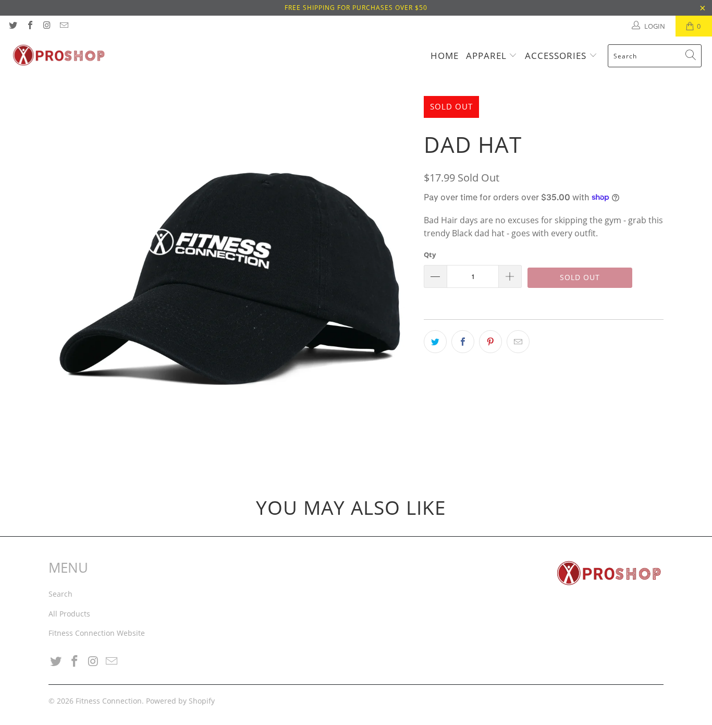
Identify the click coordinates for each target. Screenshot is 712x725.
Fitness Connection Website (96, 633)
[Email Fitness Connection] (63, 26)
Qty (430, 254)
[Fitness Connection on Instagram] (46, 26)
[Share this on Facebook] (462, 341)
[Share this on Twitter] (435, 341)
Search (60, 594)
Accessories (557, 56)
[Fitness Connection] (58, 56)
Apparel (487, 56)
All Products (69, 614)
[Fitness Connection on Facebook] (29, 26)
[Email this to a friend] (518, 341)
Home (445, 56)
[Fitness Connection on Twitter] (12, 26)
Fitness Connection (109, 701)
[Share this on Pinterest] (490, 341)
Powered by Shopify (180, 701)
